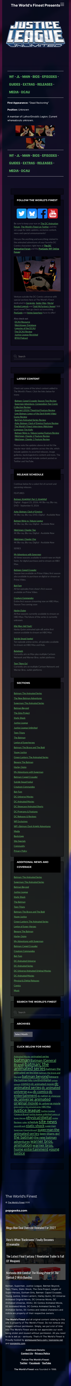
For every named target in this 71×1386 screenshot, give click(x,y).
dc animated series (36, 1085)
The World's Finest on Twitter (35, 226)
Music (16, 990)
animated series (40, 1056)
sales (24, 1122)
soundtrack (19, 1126)
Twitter (23, 1363)
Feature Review (36, 423)
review (55, 1118)
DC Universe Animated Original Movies (32, 970)
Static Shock (19, 718)
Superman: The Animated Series (29, 703)
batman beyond (35, 1076)
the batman (24, 1137)
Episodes (49, 76)
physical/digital (39, 1117)
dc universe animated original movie (32, 1101)
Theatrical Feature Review (35, 410)
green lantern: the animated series (27, 1107)
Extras (29, 84)
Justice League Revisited (26, 334)
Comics (17, 985)
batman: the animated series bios (37, 1070)
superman (50, 1125)
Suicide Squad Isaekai (23, 638)
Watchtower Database (25, 325)
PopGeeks (18, 312)
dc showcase (54, 1096)
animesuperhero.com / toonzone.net (44, 1340)
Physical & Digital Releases (26, 980)
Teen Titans (19, 732)
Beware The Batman (23, 762)
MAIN (26, 76)
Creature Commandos (24, 598)
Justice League (21, 723)
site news (48, 1121)
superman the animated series (36, 1131)
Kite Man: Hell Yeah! (23, 626)
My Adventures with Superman (27, 554)
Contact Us (27, 1353)
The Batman (19, 737)
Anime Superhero (34, 312)
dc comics (40, 1091)
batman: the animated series (31, 1066)
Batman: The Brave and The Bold (29, 747)
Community (19, 846)
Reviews (18, 1122)
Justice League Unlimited (25, 727)
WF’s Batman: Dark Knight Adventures (32, 826)
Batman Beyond (21, 708)
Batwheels (18, 651)
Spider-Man (41, 303)
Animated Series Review (30, 420)
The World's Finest (16, 1202)
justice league (27, 1110)
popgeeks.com (17, 1343)
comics (26, 1084)
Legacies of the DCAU (25, 328)
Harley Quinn (20, 610)
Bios (36, 76)
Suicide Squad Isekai (23, 782)
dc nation (42, 1095)
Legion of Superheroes (24, 742)
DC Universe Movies (23, 796)
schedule (33, 1122)
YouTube (46, 1363)
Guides (14, 84)
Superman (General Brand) (25, 1130)
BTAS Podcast (21, 338)
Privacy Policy (20, 851)
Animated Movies (22, 1056)
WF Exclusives (21, 821)
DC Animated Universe (25, 961)
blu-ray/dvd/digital (39, 1080)
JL (18, 76)
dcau (30, 1091)
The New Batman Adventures (28, 698)
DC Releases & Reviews (25, 816)
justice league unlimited (40, 1114)
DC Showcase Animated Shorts (28, 806)
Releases (45, 84)
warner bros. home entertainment (33, 1147)
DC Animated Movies (24, 801)
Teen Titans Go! (21, 663)
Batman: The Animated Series (28, 693)
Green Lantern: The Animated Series (31, 757)
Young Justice (20, 752)
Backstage (19, 836)
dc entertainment (33, 1093)
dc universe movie (49, 1103)
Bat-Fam (18, 585)
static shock (35, 1125)
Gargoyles (30, 303)
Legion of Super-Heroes (25, 926)
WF (11, 76)
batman (22, 1060)
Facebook (34, 1363)
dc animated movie (42, 1084)
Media (14, 92)
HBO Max (46, 1107)
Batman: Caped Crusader (25, 570)
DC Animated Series (23, 966)
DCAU (25, 92)
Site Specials (20, 841)
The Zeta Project (22, 713)
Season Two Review (35, 400)
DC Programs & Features (26, 811)
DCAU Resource (22, 322)
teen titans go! (50, 1133)
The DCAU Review (23, 331)
